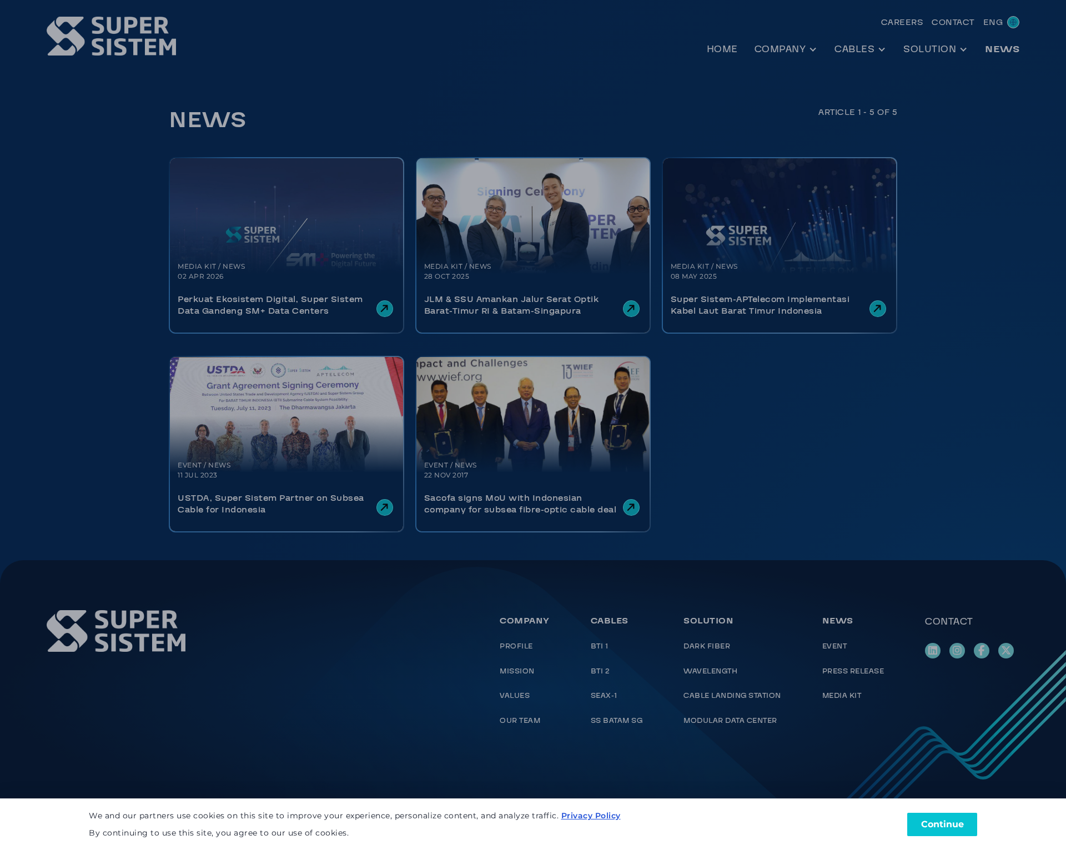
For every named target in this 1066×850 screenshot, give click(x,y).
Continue (942, 824)
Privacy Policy (591, 816)
